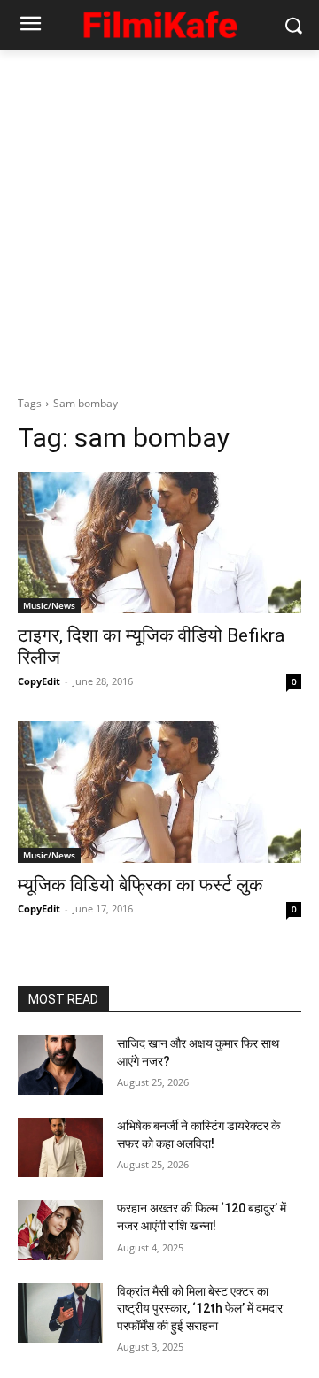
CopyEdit (39, 681)
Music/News (49, 605)
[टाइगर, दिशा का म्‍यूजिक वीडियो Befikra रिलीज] (159, 542)
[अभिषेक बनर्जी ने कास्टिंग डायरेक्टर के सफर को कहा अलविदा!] (60, 1147)
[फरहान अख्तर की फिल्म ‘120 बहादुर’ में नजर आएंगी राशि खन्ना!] (60, 1229)
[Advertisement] (159, 217)
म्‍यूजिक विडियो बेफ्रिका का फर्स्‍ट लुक (140, 885)
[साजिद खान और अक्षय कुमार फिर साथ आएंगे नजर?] (60, 1065)
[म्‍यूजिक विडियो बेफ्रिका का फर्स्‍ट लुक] (159, 792)
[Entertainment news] (159, 22)
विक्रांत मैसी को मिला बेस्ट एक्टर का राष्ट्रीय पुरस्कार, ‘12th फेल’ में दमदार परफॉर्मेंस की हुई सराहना (200, 1308)
